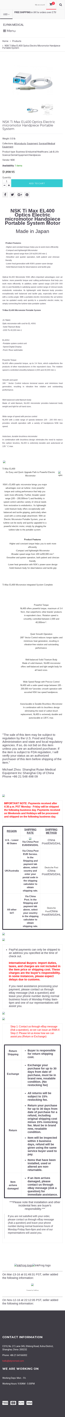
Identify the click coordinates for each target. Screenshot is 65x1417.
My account (40, 5)
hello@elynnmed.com (13, 1361)
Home (5, 41)
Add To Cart (37, 183)
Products (16, 41)
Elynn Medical (13, 24)
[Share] (5, 195)
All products (20, 143)
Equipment (32, 143)
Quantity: (6, 177)
